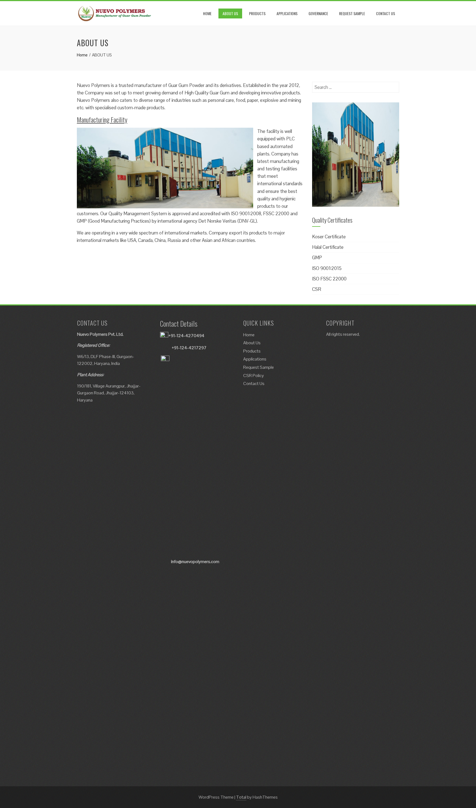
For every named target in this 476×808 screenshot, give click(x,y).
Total (241, 797)
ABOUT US (230, 13)
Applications (254, 359)
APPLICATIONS (287, 13)
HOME (207, 13)
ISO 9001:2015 (327, 268)
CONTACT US (385, 13)
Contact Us (253, 383)
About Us (252, 343)
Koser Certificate (329, 237)
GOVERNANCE (318, 13)
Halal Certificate (328, 247)
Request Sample (258, 367)
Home (249, 335)
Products (252, 351)
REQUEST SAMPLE (352, 13)
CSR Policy (253, 375)
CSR (316, 289)
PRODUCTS (257, 13)
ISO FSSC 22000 (329, 279)
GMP (317, 258)
